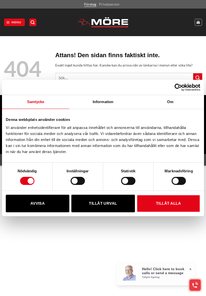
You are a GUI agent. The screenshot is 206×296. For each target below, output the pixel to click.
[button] (14, 22)
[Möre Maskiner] (103, 22)
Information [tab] (103, 102)
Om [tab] (170, 102)
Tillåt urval (103, 203)
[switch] (78, 181)
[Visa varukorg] (198, 22)
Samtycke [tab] (35, 102)
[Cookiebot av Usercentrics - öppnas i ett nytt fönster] (178, 87)
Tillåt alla (168, 203)
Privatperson (109, 4)
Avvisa (37, 203)
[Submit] (197, 77)
